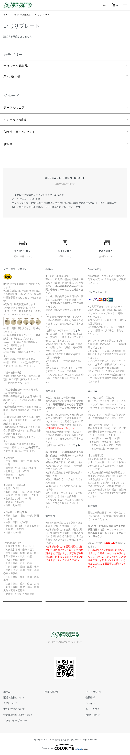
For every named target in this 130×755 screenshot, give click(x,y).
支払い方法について (14, 709)
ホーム (6, 14)
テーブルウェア (14, 107)
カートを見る (92, 709)
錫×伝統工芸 (11, 76)
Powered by (47, 748)
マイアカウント (93, 691)
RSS (47, 691)
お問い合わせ (92, 714)
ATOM (54, 691)
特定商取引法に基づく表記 (17, 714)
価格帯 (8, 144)
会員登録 (90, 697)
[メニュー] (125, 5)
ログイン (90, 703)
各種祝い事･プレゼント (19, 131)
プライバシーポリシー (15, 720)
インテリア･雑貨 (14, 119)
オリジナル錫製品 (22, 14)
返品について (10, 703)
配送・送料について (14, 697)
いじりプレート (42, 14)
